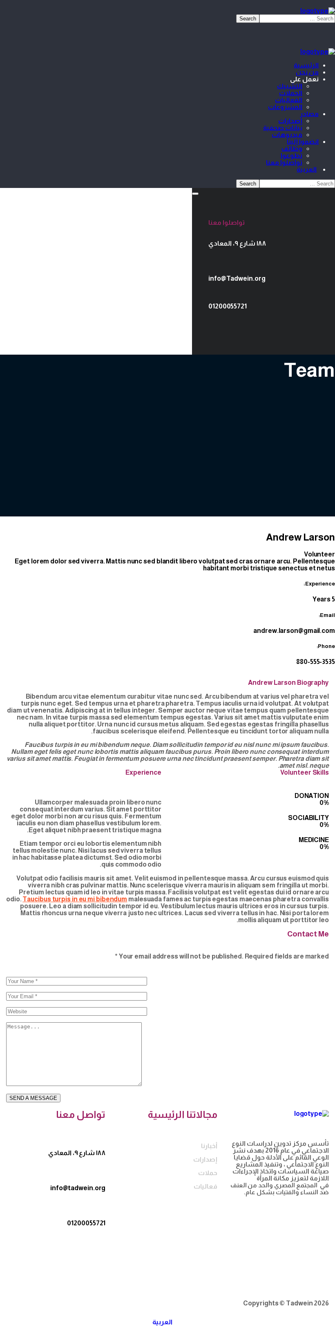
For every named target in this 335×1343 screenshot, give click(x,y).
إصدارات (205, 1159)
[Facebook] (280, 327)
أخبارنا (209, 1145)
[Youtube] (218, 327)
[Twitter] (300, 327)
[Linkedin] (259, 327)
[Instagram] (239, 327)
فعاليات (205, 1186)
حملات (207, 1172)
